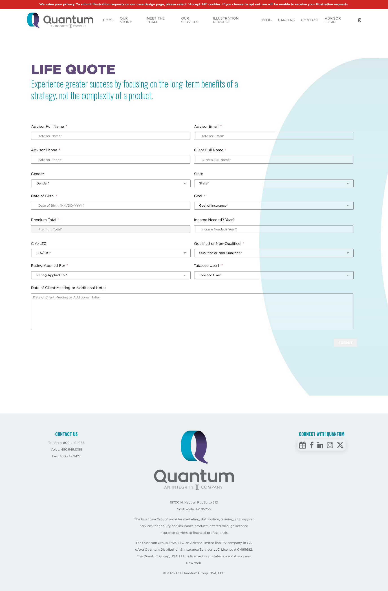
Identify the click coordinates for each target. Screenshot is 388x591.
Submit (345, 343)
